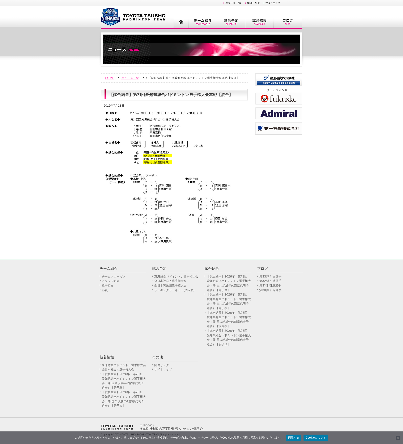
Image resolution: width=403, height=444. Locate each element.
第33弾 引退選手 (270, 276)
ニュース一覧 (130, 78)
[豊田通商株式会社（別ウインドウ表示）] (278, 79)
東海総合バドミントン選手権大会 (176, 276)
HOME (109, 78)
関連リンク (161, 365)
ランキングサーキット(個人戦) (174, 290)
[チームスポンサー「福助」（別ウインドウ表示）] (278, 98)
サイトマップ (163, 369)
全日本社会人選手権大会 (170, 281)
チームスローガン (113, 276)
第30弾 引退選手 (270, 290)
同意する (293, 437)
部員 (105, 290)
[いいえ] (398, 438)
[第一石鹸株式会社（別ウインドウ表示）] (278, 128)
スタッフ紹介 (110, 281)
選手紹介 (108, 285)
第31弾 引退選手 (270, 285)
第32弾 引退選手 (270, 281)
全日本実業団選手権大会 (170, 285)
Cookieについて (316, 437)
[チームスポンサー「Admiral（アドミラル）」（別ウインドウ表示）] (278, 113)
